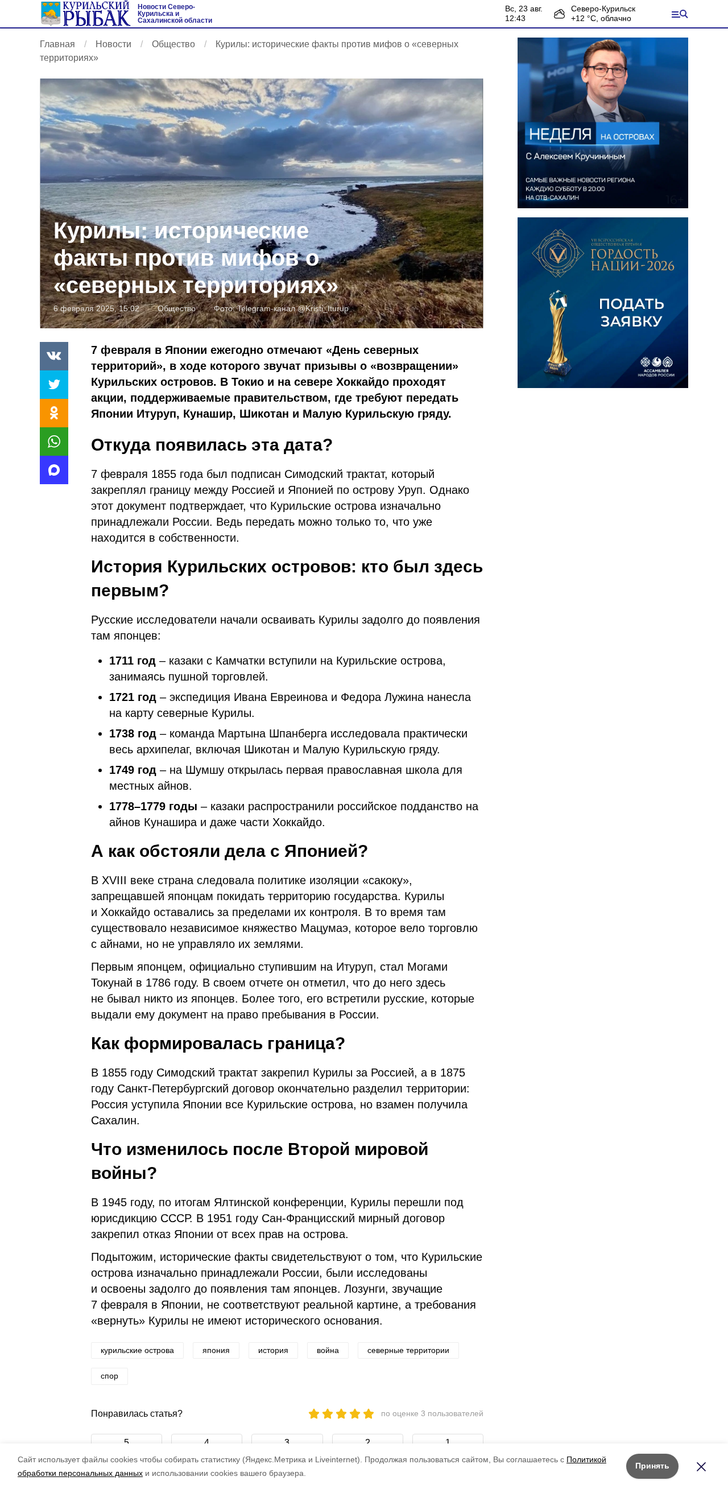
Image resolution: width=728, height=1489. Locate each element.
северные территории (408, 1350)
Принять (652, 1465)
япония (216, 1350)
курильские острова (137, 1350)
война (328, 1350)
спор (109, 1375)
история (273, 1350)
